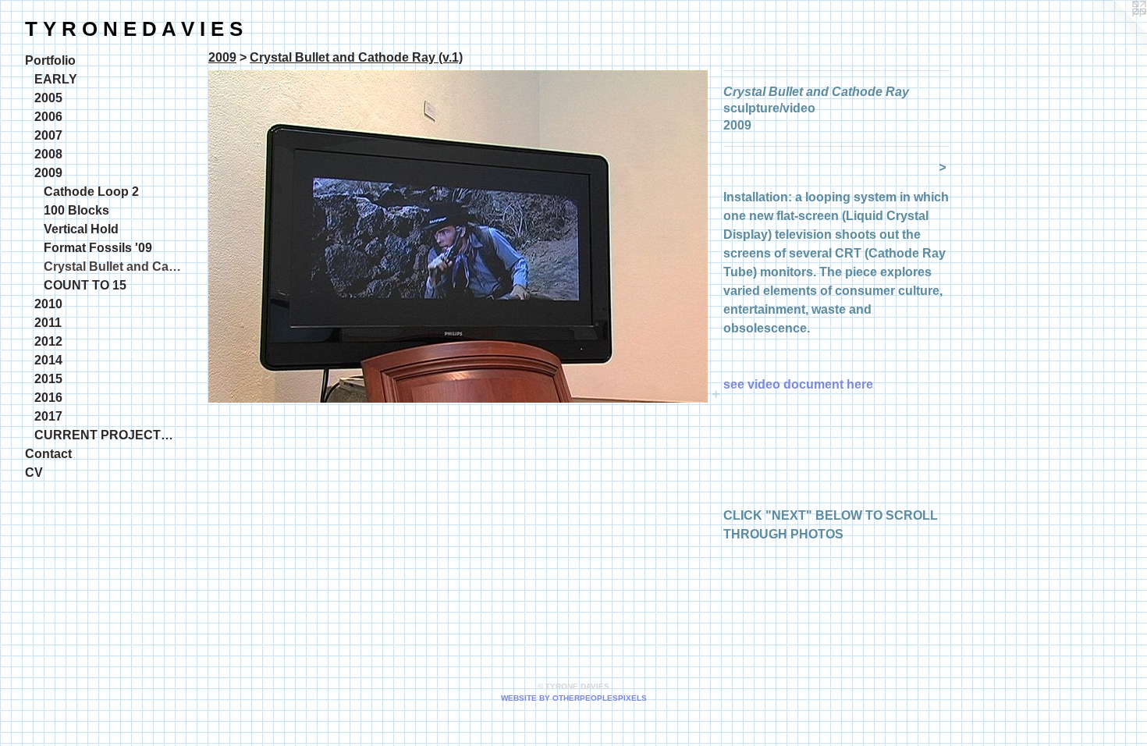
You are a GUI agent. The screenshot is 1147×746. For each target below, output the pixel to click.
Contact (48, 453)
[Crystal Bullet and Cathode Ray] (458, 236)
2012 (48, 341)
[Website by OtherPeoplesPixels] (1116, 31)
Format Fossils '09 (98, 247)
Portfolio (50, 60)
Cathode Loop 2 (91, 191)
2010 (48, 304)
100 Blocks (76, 210)
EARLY (55, 79)
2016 (48, 397)
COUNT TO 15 (85, 285)
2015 (48, 378)
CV (34, 472)
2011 (48, 322)
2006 (48, 116)
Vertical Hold (81, 229)
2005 (48, 98)
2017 (48, 416)
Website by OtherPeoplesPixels (574, 698)
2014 (48, 360)
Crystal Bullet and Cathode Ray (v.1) (112, 266)
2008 (48, 154)
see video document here (798, 384)
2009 (48, 172)
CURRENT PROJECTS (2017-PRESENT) (107, 435)
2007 (48, 135)
